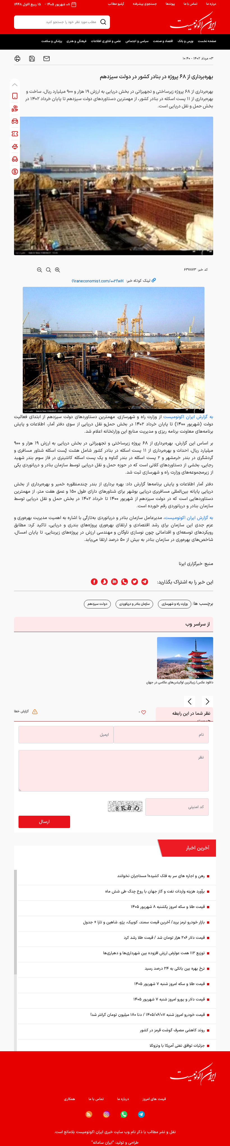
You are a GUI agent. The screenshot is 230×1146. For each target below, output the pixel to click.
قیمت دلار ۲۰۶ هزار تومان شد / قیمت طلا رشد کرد (164, 938)
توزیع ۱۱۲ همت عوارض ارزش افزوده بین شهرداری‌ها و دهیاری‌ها (154, 953)
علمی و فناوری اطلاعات (106, 41)
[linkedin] (113, 582)
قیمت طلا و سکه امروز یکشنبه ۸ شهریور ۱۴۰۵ (168, 907)
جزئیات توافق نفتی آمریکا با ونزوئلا (177, 1046)
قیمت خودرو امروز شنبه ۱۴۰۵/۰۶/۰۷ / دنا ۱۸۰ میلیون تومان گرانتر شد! (148, 1015)
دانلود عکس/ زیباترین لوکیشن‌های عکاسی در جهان (179, 682)
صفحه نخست (207, 41)
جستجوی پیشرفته (145, 4)
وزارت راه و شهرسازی (175, 604)
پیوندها (170, 4)
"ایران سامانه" (102, 1143)
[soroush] (103, 582)
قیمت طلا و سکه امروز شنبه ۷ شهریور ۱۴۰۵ (169, 984)
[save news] (31, 58)
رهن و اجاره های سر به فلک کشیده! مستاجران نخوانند (161, 876)
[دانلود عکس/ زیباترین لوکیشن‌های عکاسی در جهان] (185, 658)
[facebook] (93, 582)
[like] (143, 713)
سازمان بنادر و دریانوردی (134, 604)
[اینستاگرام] (106, 1114)
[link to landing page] (193, 22)
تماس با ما (190, 4)
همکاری (69, 1099)
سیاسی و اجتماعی (136, 41)
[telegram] (147, 582)
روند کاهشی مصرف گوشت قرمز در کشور (172, 1030)
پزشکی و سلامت (51, 41)
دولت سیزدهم (97, 604)
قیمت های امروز (154, 1099)
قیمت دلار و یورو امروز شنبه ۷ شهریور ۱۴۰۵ (169, 999)
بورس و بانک (185, 41)
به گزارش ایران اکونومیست (188, 417)
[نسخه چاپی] (17, 58)
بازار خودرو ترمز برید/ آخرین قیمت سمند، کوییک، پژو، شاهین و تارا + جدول (144, 922)
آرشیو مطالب (116, 4)
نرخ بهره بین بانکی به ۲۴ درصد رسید (175, 969)
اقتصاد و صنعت (163, 41)
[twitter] (133, 582)
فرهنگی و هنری (76, 41)
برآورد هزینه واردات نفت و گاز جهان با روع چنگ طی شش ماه (155, 891)
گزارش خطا (22, 711)
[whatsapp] (123, 582)
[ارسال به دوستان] (46, 58)
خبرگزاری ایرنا (191, 564)
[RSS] (89, 1114)
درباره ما (211, 4)
